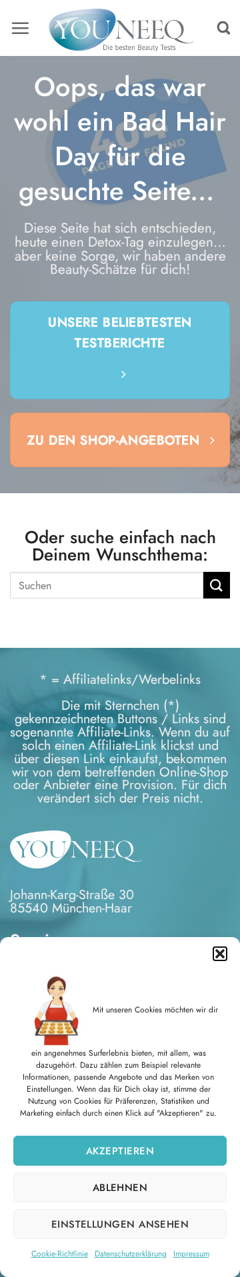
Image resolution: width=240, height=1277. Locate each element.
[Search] (223, 28)
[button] (220, 953)
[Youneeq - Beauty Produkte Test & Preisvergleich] (120, 28)
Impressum (191, 1254)
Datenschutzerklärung (131, 1254)
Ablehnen (120, 1187)
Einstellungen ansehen (120, 1224)
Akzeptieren (120, 1151)
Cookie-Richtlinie (59, 1254)
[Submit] (216, 585)
